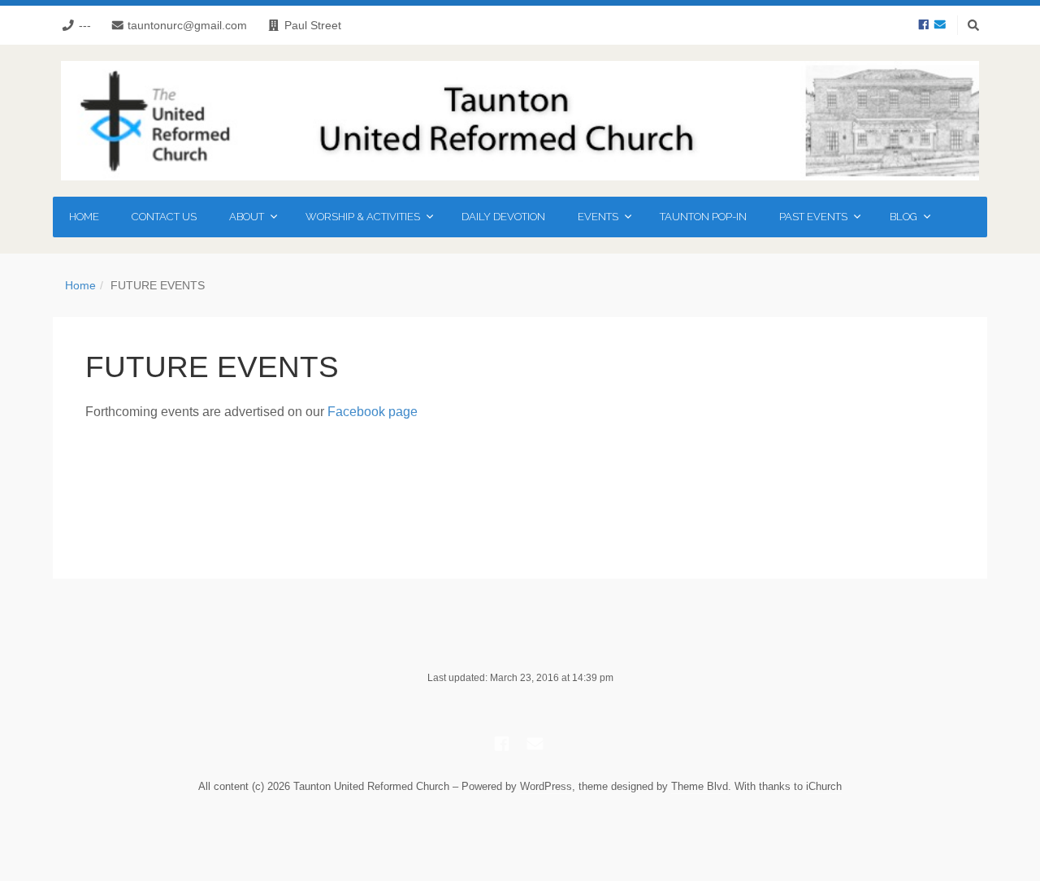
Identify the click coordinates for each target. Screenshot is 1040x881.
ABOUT (246, 217)
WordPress (546, 786)
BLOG (903, 217)
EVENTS (598, 217)
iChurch (824, 786)
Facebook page (372, 412)
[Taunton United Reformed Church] (520, 120)
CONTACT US (164, 216)
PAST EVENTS (813, 217)
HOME (84, 216)
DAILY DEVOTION (503, 216)
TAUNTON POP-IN (703, 216)
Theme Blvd (699, 786)
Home (80, 285)
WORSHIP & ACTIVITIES (363, 217)
